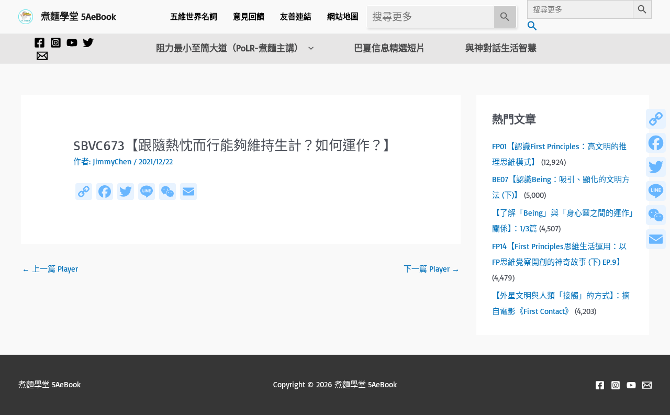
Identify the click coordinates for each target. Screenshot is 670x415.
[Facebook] (39, 42)
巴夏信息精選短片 (389, 48)
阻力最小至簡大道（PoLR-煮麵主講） (229, 48)
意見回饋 (248, 16)
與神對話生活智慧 (501, 48)
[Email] (656, 239)
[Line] (656, 191)
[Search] (505, 16)
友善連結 (295, 16)
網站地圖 (343, 16)
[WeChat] (656, 215)
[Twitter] (88, 42)
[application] (308, 48)
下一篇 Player (432, 269)
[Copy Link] (656, 119)
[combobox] (430, 16)
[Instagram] (55, 42)
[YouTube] (71, 42)
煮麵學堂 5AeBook (78, 16)
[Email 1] (42, 55)
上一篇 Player (50, 269)
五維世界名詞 (193, 16)
